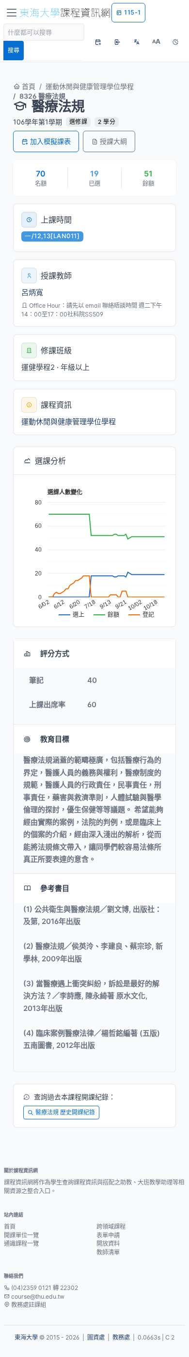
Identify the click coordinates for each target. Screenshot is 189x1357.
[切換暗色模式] (175, 42)
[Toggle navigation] (11, 12)
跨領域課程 (111, 1226)
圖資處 (96, 1337)
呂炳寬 (32, 292)
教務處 (121, 1337)
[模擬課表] (98, 42)
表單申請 (108, 1235)
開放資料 (108, 1243)
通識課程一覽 (21, 1243)
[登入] (117, 42)
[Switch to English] (136, 42)
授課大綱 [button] (113, 141)
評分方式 (54, 653)
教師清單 (108, 1252)
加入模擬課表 (50, 141)
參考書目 (54, 888)
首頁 (27, 86)
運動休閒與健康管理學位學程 (90, 86)
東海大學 (26, 1337)
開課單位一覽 (21, 1235)
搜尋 (13, 50)
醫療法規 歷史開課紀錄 (65, 1112)
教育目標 (54, 739)
